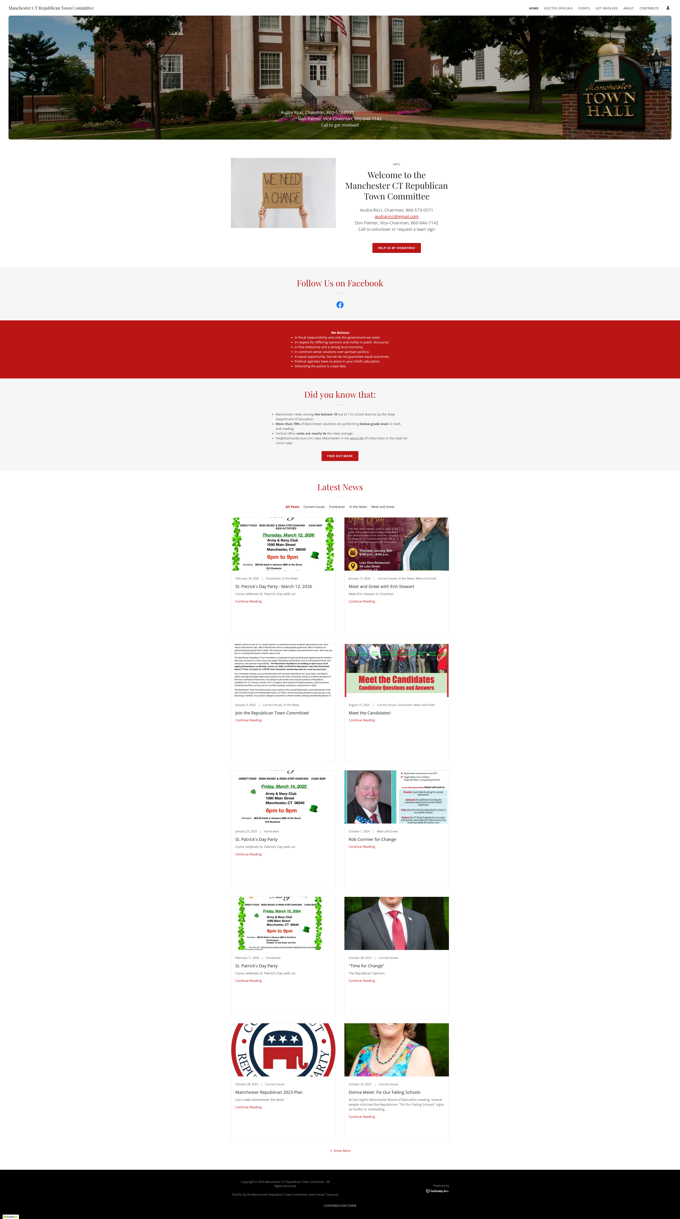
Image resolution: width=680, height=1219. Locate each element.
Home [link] (534, 8)
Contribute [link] (649, 8)
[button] (668, 7)
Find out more (340, 456)
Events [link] (584, 8)
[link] (51, 8)
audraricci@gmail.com (397, 216)
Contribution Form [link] (340, 1206)
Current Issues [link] (314, 507)
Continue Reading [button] (248, 601)
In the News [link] (358, 507)
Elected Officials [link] (558, 8)
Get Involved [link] (607, 8)
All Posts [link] (292, 507)
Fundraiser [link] (337, 507)
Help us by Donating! (396, 248)
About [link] (629, 8)
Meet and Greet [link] (382, 507)
